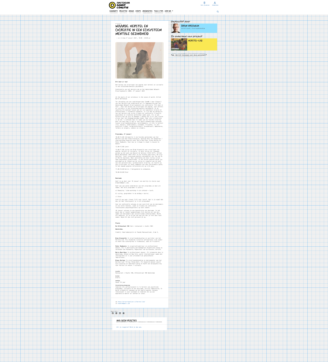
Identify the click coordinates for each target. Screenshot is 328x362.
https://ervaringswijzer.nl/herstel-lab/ (131, 301)
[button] (114, 11)
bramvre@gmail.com (124, 303)
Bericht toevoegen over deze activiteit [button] (190, 55)
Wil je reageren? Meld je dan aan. (129, 327)
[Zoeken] (217, 11)
